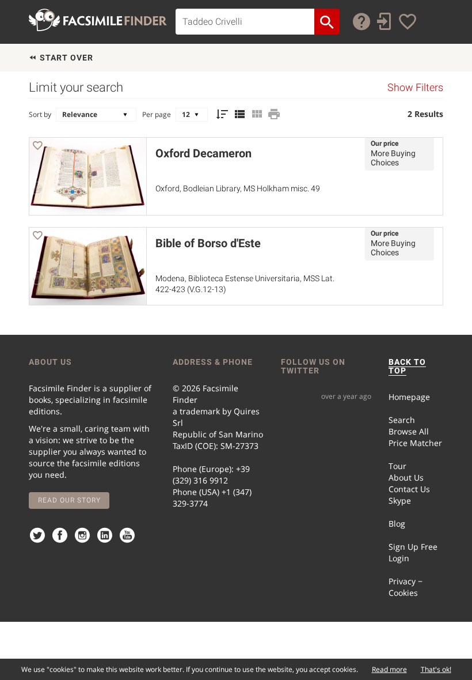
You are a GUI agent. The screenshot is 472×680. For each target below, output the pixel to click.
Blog (397, 523)
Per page (156, 114)
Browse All (409, 431)
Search (402, 419)
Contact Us (409, 488)
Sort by (40, 114)
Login (399, 558)
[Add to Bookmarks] (37, 147)
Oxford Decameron (203, 153)
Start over (65, 57)
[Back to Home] (98, 20)
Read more (389, 669)
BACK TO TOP (407, 366)
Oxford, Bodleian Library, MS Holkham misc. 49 (237, 188)
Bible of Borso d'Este (208, 243)
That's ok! (436, 669)
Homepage (409, 396)
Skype (400, 500)
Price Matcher (415, 442)
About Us (406, 477)
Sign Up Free (413, 546)
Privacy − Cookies (405, 587)
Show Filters (415, 87)
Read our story (69, 500)
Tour (397, 465)
